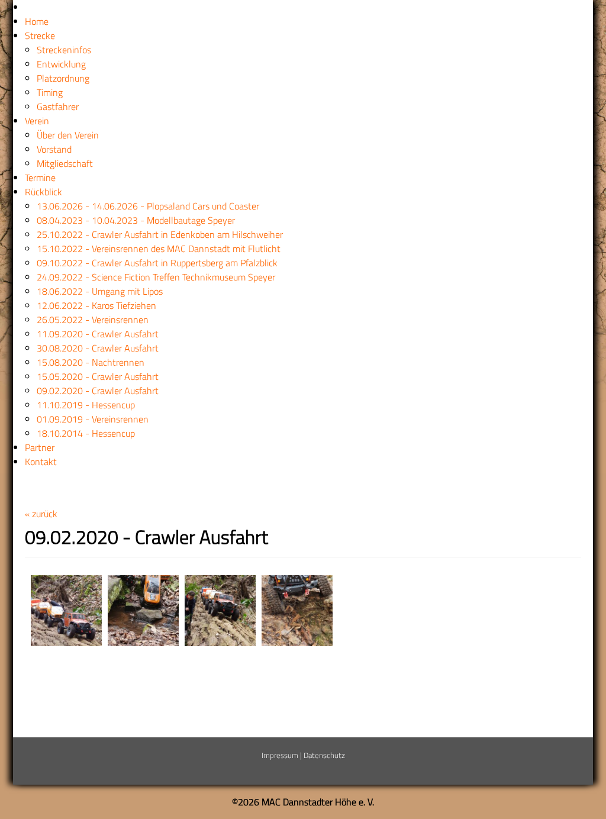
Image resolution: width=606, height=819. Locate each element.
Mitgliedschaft (65, 163)
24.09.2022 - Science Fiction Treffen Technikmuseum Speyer (156, 277)
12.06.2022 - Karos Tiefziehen (96, 305)
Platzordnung (63, 78)
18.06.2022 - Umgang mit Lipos (100, 291)
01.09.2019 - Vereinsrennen (93, 419)
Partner (39, 447)
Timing (50, 92)
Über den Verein (68, 135)
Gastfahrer (58, 106)
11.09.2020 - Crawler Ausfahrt (98, 334)
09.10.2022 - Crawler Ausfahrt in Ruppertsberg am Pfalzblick (157, 263)
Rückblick (43, 192)
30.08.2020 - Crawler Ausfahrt (98, 348)
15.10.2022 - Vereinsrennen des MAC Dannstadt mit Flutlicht (159, 248)
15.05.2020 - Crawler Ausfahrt (98, 376)
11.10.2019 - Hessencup (86, 405)
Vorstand (54, 149)
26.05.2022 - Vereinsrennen (93, 319)
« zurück (41, 514)
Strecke (40, 35)
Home (37, 21)
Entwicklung (61, 64)
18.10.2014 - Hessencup (86, 433)
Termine (40, 177)
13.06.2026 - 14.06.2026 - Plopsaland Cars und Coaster (148, 206)
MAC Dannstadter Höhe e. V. (318, 802)
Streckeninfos (64, 50)
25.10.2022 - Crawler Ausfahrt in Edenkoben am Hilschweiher (160, 234)
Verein (37, 121)
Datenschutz (324, 755)
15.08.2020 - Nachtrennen (90, 362)
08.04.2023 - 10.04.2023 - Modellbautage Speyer (136, 220)
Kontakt (41, 461)
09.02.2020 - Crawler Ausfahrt (98, 390)
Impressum (280, 755)
